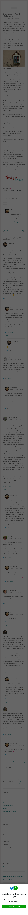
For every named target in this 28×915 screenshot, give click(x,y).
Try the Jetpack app (14, 906)
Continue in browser (14, 911)
